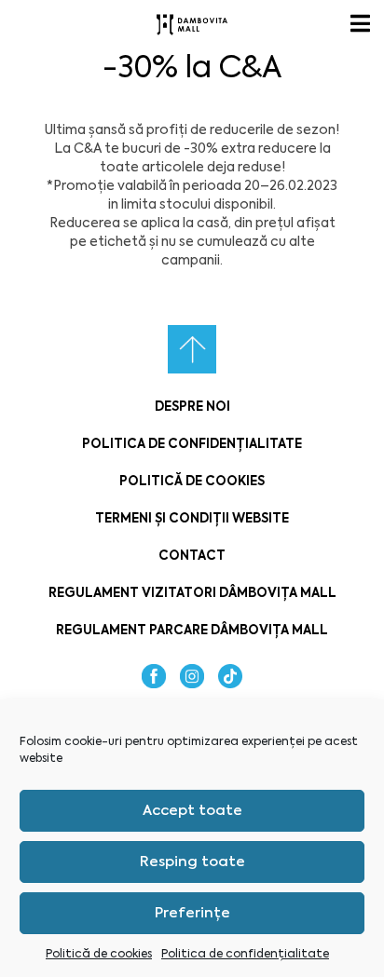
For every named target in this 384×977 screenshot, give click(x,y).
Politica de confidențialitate (245, 953)
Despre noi (192, 406)
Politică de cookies (99, 953)
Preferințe (192, 912)
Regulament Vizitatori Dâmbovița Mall (192, 593)
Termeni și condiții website (192, 518)
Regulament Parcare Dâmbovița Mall (192, 630)
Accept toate (192, 810)
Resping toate (192, 861)
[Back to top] (192, 349)
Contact (192, 555)
